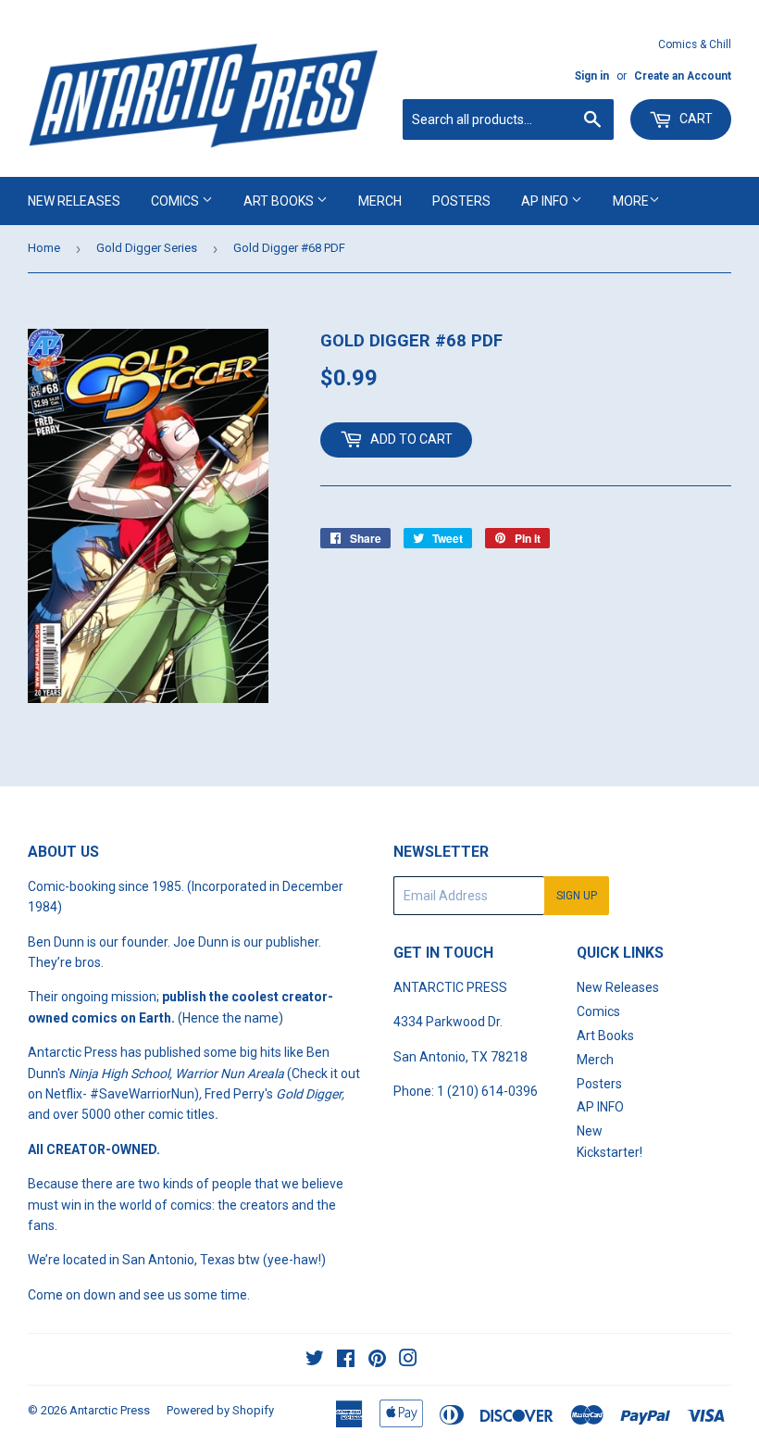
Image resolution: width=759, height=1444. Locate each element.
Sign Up (576, 895)
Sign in (592, 75)
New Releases (74, 201)
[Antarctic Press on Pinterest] (377, 1360)
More (631, 201)
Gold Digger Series (146, 248)
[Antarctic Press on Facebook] (345, 1360)
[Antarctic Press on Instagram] (408, 1360)
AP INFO (546, 201)
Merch (380, 201)
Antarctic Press (109, 1410)
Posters (461, 201)
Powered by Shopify (220, 1410)
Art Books (280, 201)
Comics (176, 201)
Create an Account (682, 75)
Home (44, 248)
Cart (695, 118)
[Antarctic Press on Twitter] (314, 1360)
